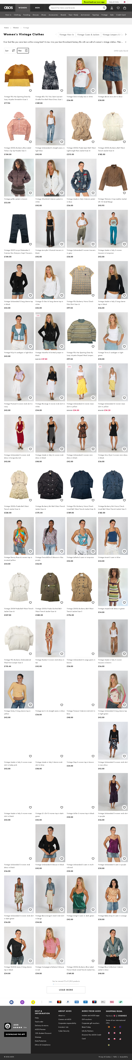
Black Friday (86, 1027)
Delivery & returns (41, 1025)
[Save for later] (30, 90)
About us (61, 1015)
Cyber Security (63, 1031)
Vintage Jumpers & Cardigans (116, 34)
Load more (66, 989)
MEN (37, 8)
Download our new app (94, 2)
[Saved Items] (118, 8)
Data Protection (40, 1041)
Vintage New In (67, 34)
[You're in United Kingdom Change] (124, 2)
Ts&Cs (115, 1057)
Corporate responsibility (67, 1023)
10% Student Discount (43, 1033)
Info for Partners (87, 1031)
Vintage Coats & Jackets (88, 34)
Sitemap (38, 1037)
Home (6, 27)
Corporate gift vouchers (90, 1023)
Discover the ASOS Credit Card (91, 1037)
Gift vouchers (87, 1019)
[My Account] (112, 8)
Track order (39, 1021)
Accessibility (124, 1057)
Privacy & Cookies (105, 1057)
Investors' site (63, 1027)
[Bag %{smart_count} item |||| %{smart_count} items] (124, 8)
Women (16, 27)
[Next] (126, 35)
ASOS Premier (40, 1029)
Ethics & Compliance (42, 1045)
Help (37, 1018)
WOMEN (23, 8)
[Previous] (56, 35)
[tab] (8, 15)
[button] (109, 1027)
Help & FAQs (114, 2)
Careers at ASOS (64, 1019)
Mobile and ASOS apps (91, 1015)
